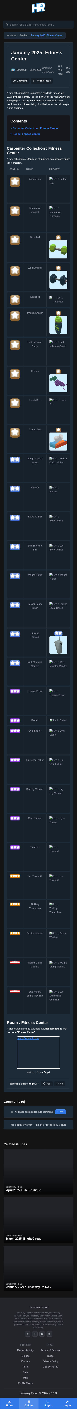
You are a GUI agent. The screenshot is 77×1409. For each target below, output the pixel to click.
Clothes (25, 1361)
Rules (50, 1355)
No (61, 1083)
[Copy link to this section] (30, 121)
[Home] (39, 13)
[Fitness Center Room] (38, 1052)
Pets (25, 1372)
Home (13, 35)
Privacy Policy (50, 1361)
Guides (23, 35)
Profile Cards (25, 1383)
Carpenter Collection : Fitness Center (35, 128)
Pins (25, 1377)
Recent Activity (25, 1350)
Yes (48, 1083)
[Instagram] (27, 1334)
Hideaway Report (38, 1307)
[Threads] (35, 1334)
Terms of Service (50, 1350)
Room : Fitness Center (26, 133)
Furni (25, 1366)
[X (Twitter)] (49, 1334)
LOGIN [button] (60, 1112)
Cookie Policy (50, 1366)
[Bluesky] (42, 1334)
